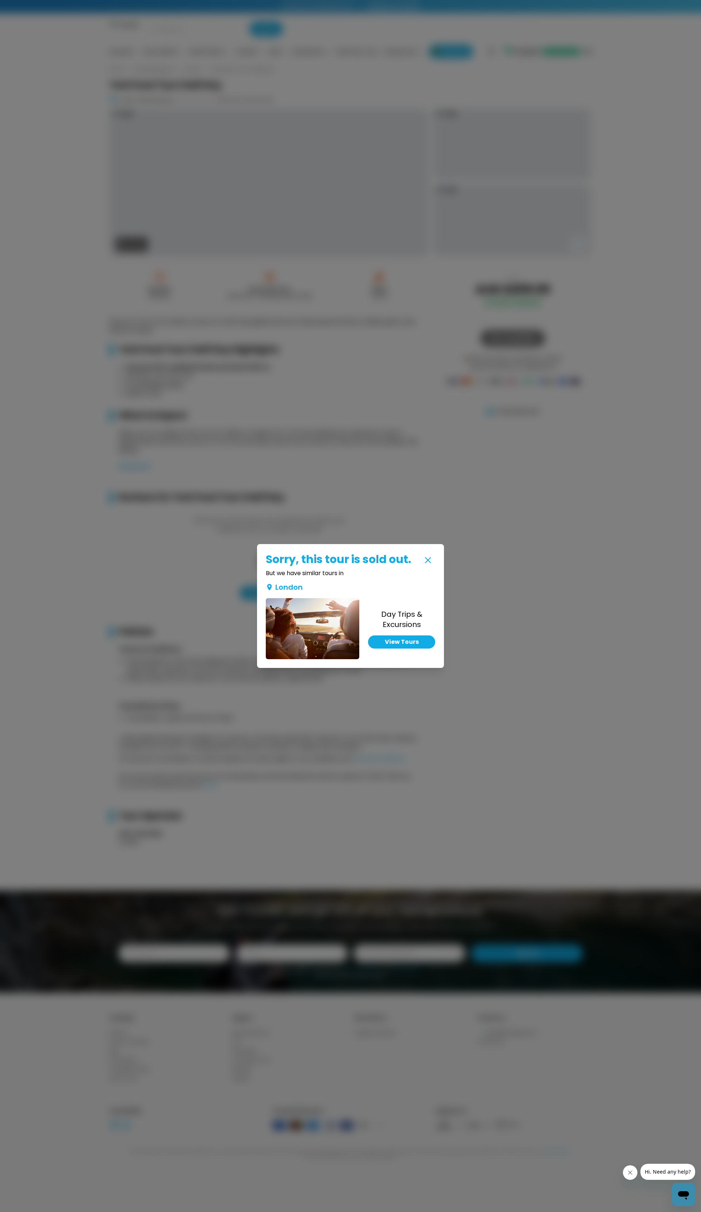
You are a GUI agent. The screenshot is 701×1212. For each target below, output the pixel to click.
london (289, 587)
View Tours (402, 642)
